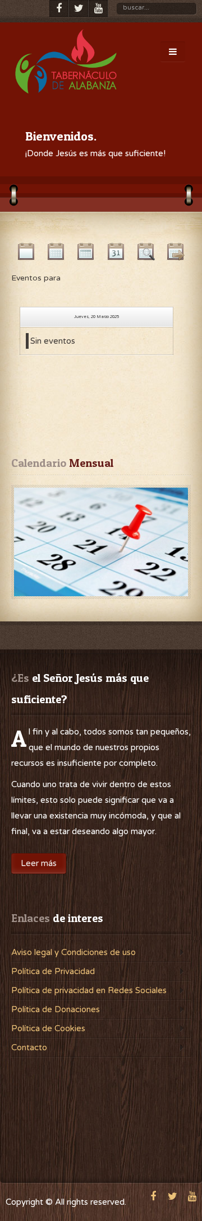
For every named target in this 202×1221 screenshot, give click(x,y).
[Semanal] (86, 254)
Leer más (39, 863)
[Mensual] (56, 254)
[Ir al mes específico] (176, 254)
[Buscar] (146, 254)
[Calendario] (101, 542)
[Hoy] (116, 254)
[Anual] (26, 254)
